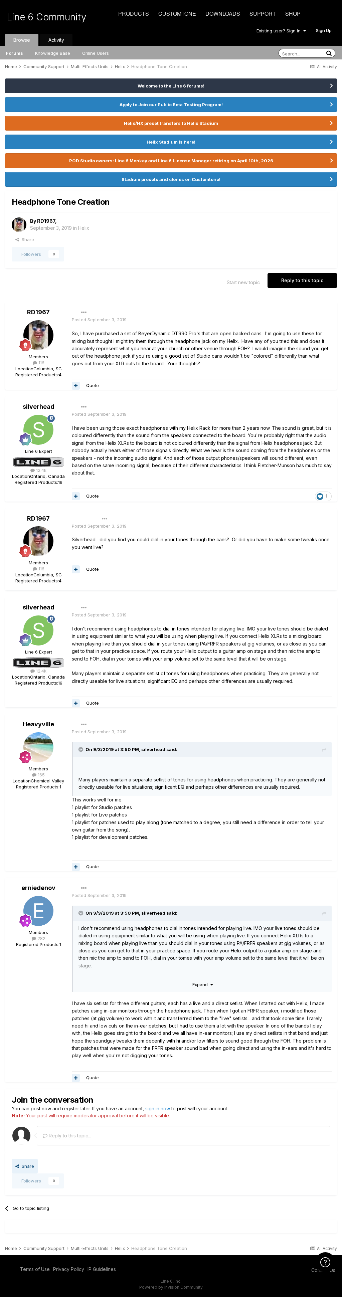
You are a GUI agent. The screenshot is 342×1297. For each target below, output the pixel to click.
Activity (56, 40)
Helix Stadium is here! (171, 142)
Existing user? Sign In (279, 30)
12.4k (40, 470)
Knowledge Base (52, 53)
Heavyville (38, 724)
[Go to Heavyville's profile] (38, 747)
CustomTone (177, 13)
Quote (92, 385)
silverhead (38, 406)
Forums (14, 53)
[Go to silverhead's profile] (38, 430)
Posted (99, 319)
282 (40, 938)
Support (262, 13)
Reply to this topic (302, 280)
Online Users (95, 53)
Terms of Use (35, 1269)
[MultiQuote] (76, 386)
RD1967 (46, 221)
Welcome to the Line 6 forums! (171, 85)
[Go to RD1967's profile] (19, 224)
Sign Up (324, 30)
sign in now (157, 1108)
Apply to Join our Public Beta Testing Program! (171, 104)
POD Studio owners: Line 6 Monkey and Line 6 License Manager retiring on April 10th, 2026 (171, 160)
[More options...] (84, 313)
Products (133, 13)
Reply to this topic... (69, 1135)
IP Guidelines (102, 1269)
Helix (83, 228)
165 (40, 774)
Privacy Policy (68, 1269)
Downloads (222, 13)
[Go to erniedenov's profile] (38, 911)
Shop (293, 13)
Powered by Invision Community (171, 1287)
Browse (21, 40)
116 (40, 362)
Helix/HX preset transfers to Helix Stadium (171, 123)
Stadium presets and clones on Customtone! (171, 179)
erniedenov (38, 887)
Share (26, 239)
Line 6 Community (47, 17)
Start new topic (243, 282)
